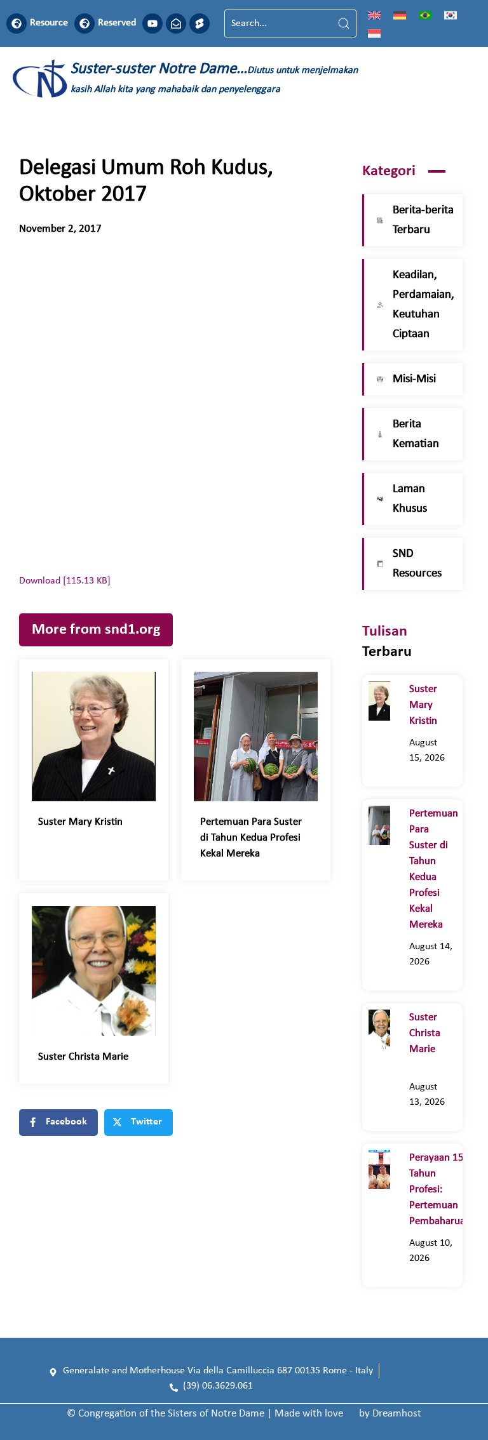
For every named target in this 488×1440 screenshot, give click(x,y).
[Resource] (16, 23)
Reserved (117, 23)
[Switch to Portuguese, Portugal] (425, 14)
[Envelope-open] (176, 23)
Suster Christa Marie (91, 1056)
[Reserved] (84, 23)
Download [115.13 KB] (65, 581)
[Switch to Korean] (450, 14)
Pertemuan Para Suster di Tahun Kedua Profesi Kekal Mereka (251, 838)
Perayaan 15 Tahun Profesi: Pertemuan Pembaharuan (440, 1189)
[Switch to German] (399, 14)
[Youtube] (152, 23)
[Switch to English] (374, 14)
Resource (49, 23)
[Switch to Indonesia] (374, 33)
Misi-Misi (414, 379)
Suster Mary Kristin (83, 822)
